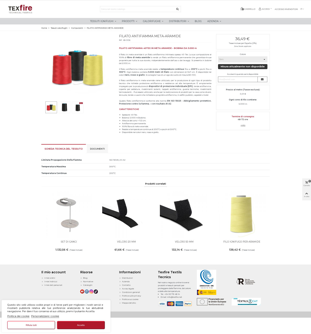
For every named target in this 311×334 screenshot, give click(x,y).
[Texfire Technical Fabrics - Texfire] (23, 9)
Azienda (126, 281)
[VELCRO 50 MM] (184, 214)
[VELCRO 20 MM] (126, 214)
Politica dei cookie (18, 316)
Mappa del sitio (129, 303)
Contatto (126, 285)
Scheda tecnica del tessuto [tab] (64, 148)
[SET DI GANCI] (69, 214)
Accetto (81, 325)
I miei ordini (49, 278)
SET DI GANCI (69, 241)
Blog (85, 278)
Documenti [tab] (97, 148)
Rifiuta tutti (31, 325)
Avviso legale (128, 288)
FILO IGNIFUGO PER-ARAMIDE (241, 241)
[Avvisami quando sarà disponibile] (262, 79)
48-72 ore (243, 119)
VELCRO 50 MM (184, 241)
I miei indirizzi (50, 281)
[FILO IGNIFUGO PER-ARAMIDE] (242, 214)
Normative (88, 281)
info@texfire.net (174, 297)
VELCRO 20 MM (126, 241)
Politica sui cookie (130, 299)
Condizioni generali (131, 292)
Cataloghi (87, 285)
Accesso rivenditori (286, 9)
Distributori (127, 278)
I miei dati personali (53, 285)
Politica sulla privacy (131, 295)
